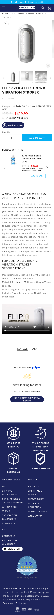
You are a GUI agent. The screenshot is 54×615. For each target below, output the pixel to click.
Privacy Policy (36, 499)
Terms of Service (38, 511)
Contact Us (8, 523)
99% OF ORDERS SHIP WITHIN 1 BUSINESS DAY (40, 447)
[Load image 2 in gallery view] (27, 77)
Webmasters (35, 516)
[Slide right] (51, 78)
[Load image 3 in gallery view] (41, 77)
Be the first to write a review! (27, 399)
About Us (33, 486)
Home (5, 13)
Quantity (6, 132)
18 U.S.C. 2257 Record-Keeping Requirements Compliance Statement (26, 599)
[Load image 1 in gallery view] (13, 77)
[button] (3, 8)
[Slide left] (3, 78)
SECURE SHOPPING (40, 468)
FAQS (4, 486)
